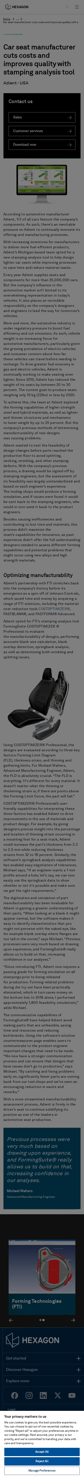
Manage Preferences (41, 1470)
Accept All (42, 1452)
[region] (42, 1443)
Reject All (42, 1461)
